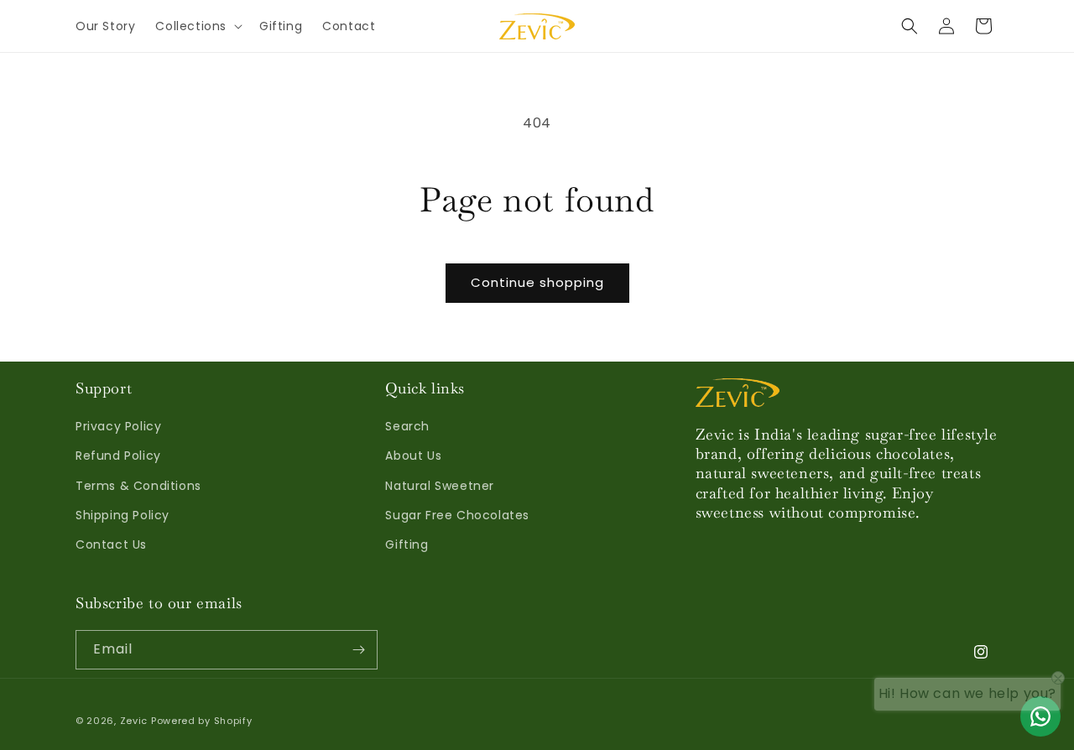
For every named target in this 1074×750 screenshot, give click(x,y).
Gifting (406, 544)
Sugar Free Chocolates (457, 515)
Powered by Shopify (202, 720)
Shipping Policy (122, 515)
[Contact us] (1040, 716)
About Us (413, 455)
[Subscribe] (358, 649)
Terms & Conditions (138, 485)
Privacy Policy (118, 426)
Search (407, 426)
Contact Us (111, 544)
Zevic (134, 720)
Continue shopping (537, 282)
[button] (197, 26)
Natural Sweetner (439, 485)
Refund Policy (118, 455)
